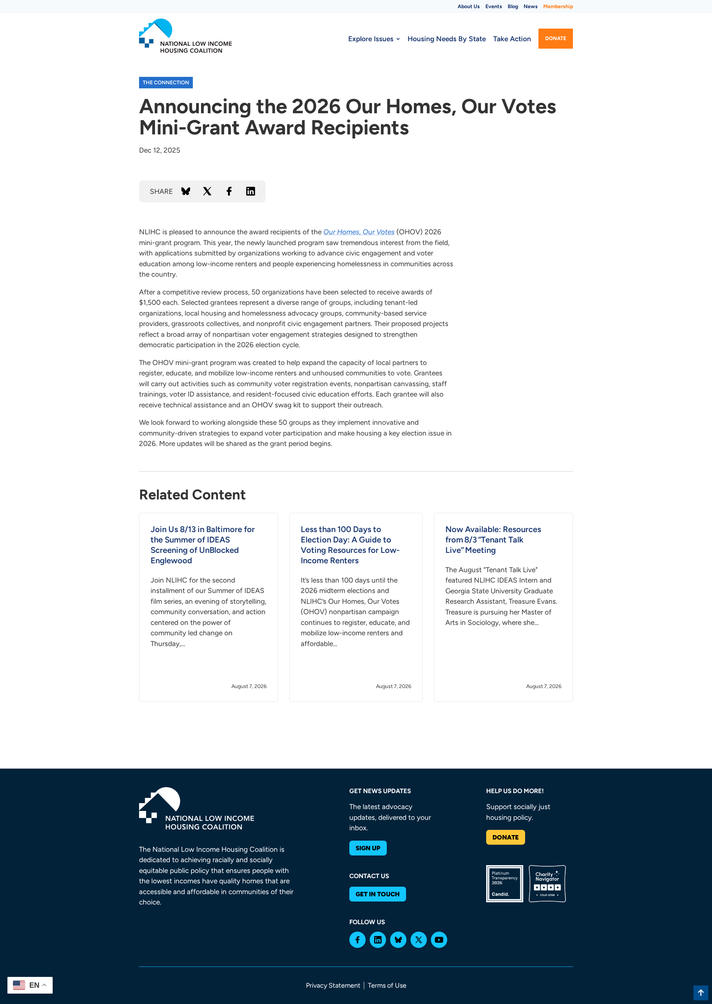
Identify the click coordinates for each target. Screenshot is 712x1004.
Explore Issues (370, 39)
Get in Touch (378, 894)
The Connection (166, 82)
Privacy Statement (333, 985)
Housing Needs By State (447, 39)
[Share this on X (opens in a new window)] (207, 191)
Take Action (512, 39)
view (208, 607)
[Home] (185, 35)
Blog (513, 6)
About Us (469, 6)
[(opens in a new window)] (357, 940)
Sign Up (368, 848)
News (531, 6)
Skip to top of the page (700, 992)
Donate (555, 38)
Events (493, 6)
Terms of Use (387, 985)
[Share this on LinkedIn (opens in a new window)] (250, 191)
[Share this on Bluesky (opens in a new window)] (185, 191)
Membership (558, 6)
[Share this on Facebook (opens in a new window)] (229, 191)
